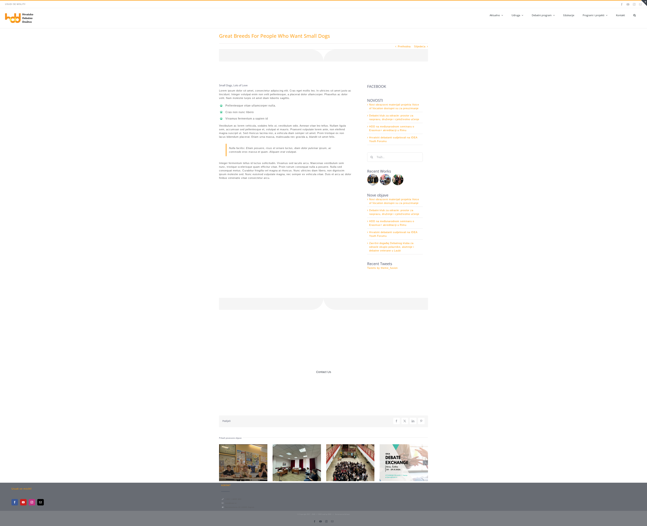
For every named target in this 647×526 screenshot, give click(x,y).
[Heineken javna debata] (398, 180)
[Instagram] (32, 502)
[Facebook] (14, 502)
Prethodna (404, 46)
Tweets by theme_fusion (382, 267)
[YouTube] (23, 502)
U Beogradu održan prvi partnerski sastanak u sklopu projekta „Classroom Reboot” (291, 463)
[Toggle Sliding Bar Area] (644, 3)
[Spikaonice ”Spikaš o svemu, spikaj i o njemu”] (373, 180)
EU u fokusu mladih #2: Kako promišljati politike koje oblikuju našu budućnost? (237, 463)
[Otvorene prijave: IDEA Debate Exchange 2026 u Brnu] (404, 462)
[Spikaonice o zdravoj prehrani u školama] (385, 180)
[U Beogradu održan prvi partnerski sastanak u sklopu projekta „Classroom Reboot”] (297, 462)
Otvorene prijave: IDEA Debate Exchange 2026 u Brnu (398, 463)
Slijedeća (419, 46)
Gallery (249, 463)
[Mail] (40, 502)
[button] (634, 15)
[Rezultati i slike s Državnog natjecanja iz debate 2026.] (350, 462)
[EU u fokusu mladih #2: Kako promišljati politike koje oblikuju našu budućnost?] (243, 462)
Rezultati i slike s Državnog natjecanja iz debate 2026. (344, 463)
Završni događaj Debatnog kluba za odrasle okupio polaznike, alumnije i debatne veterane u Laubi (391, 247)
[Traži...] (395, 157)
